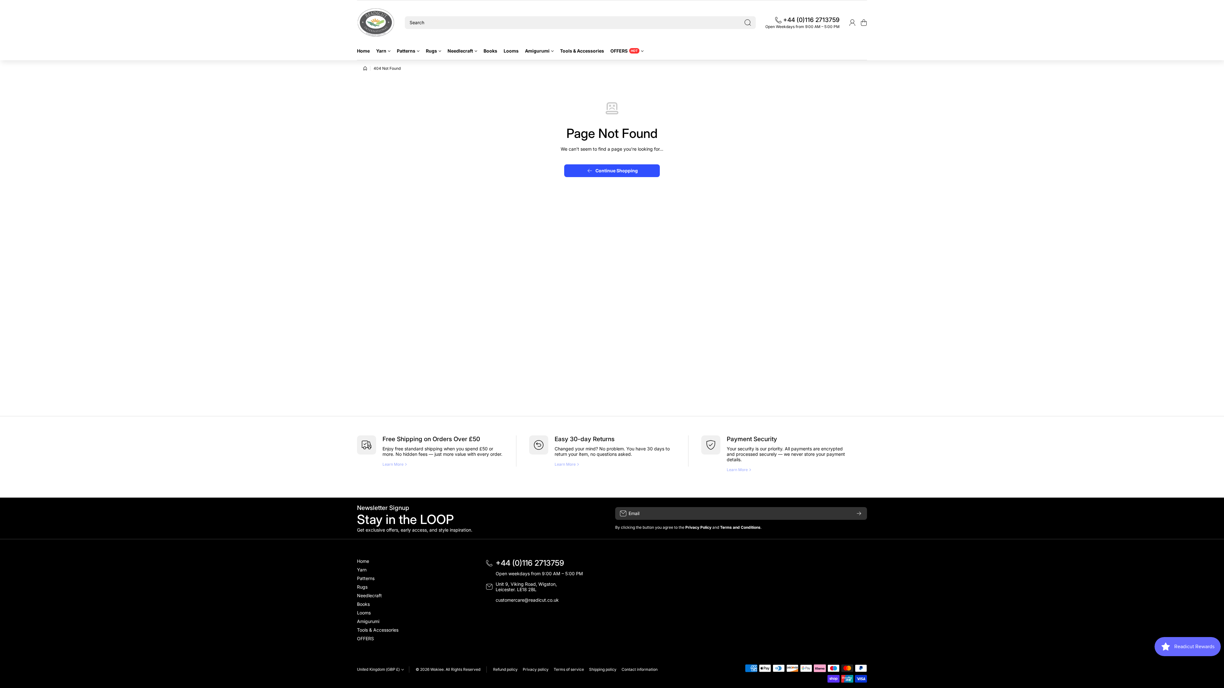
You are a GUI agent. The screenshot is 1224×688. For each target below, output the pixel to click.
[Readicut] (376, 23)
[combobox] (580, 22)
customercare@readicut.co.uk (527, 600)
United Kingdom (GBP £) (378, 669)
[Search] (748, 22)
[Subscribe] (859, 513)
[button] (864, 22)
